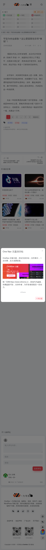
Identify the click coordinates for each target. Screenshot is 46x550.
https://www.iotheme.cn (19, 282)
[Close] (42, 250)
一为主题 (39, 298)
